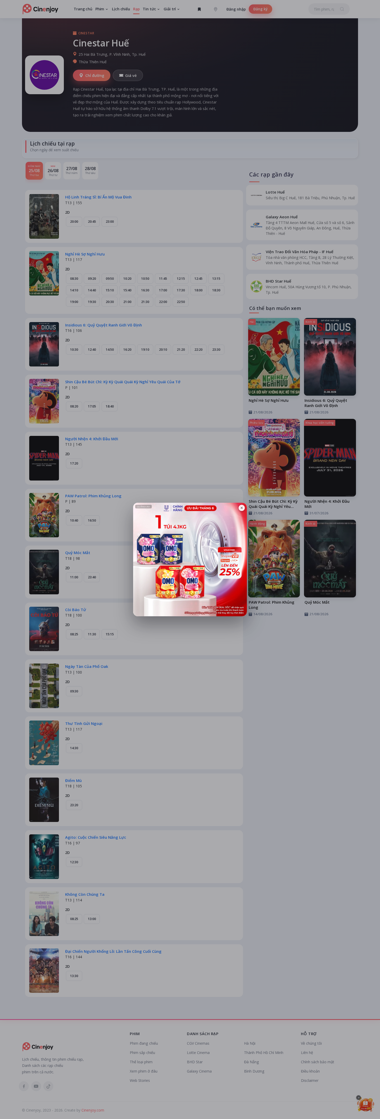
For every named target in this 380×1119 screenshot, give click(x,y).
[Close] (242, 508)
